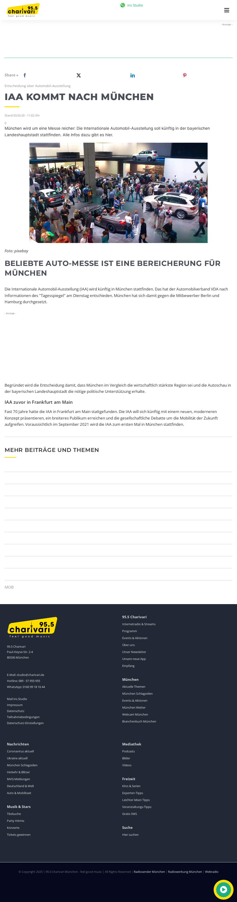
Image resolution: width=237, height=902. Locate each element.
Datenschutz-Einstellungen (25, 723)
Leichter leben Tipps (136, 800)
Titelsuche (14, 814)
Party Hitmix (15, 821)
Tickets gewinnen (19, 835)
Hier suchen (130, 835)
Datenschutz (15, 711)
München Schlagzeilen (137, 693)
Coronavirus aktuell (20, 751)
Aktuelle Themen (133, 686)
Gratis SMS (129, 814)
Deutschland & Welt (20, 786)
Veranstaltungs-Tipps (136, 807)
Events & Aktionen (134, 638)
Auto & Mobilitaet (19, 793)
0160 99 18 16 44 (34, 687)
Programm (129, 631)
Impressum (15, 705)
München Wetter (134, 707)
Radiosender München (149, 872)
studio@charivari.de (30, 675)
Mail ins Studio (17, 699)
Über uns (128, 645)
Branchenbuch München (139, 721)
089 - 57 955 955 (29, 681)
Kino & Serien (131, 786)
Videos (126, 765)
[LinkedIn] (131, 75)
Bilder (126, 758)
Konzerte (13, 828)
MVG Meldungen (18, 779)
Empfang (128, 666)
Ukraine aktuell (17, 758)
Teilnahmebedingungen (23, 717)
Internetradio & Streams (139, 624)
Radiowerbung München (185, 872)
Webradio (211, 872)
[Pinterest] (184, 75)
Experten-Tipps (132, 793)
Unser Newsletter (134, 652)
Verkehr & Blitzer (18, 772)
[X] (77, 75)
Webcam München (135, 714)
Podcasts (128, 751)
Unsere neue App (134, 659)
